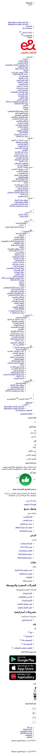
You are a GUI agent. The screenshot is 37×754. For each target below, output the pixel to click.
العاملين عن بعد (22, 165)
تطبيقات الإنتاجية (22, 171)
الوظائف (29, 737)
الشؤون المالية (23, 127)
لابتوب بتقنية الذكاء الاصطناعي (17, 111)
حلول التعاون (23, 97)
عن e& (29, 727)
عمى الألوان (32, 451)
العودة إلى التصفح (30, 504)
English (29, 414)
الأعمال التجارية (22, 144)
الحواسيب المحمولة (21, 115)
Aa (35, 433)
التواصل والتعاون (22, 130)
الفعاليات (29, 577)
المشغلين (29, 26)
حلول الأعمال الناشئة (21, 156)
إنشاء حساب (23, 216)
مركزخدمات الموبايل (21, 134)
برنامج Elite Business (25, 554)
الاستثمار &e (27, 644)
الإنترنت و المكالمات (25, 597)
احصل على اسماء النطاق (23, 527)
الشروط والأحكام (26, 733)
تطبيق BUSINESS (26, 531)
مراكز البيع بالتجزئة (21, 152)
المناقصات (28, 735)
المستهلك (29, 2)
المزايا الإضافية (23, 66)
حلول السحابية (23, 96)
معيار (32, 433)
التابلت (25, 109)
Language (23, 414)
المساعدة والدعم (26, 543)
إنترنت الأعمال (23, 78)
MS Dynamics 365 (22, 179)
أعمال (25, 404)
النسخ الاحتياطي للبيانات (20, 181)
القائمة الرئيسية (21, 223)
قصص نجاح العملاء (25, 574)
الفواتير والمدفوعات (21, 202)
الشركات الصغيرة (22, 157)
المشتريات (24, 128)
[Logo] (28, 53)
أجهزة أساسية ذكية (21, 113)
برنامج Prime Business (24, 558)
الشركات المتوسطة (21, 159)
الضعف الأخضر (31, 455)
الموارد (27, 381)
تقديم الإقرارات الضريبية (20, 204)
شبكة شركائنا (27, 581)
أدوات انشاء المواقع (21, 190)
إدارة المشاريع (23, 173)
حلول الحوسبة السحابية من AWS (17, 101)
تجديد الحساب (27, 520)
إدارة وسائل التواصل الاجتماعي (17, 192)
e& (31, 632)
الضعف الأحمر (31, 459)
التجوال (25, 70)
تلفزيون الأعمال (22, 82)
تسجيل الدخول (23, 214)
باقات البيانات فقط (21, 68)
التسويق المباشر (22, 99)
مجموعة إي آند (27, 28)
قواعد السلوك (27, 729)
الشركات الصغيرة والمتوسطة (18, 22)
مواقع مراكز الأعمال (21, 200)
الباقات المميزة (23, 63)
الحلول (27, 315)
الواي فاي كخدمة (22, 80)
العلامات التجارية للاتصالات (23, 648)
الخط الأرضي (23, 76)
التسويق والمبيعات (22, 125)
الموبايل (25, 107)
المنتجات (26, 231)
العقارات (25, 150)
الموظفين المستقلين (21, 163)
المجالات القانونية (22, 121)
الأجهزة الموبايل (27, 600)
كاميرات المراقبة (22, 88)
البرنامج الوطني (26, 620)
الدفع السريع (11, 399)
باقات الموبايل (27, 593)
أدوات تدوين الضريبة (21, 184)
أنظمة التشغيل (23, 177)
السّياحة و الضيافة (22, 142)
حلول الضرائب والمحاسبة (19, 92)
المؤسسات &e (27, 640)
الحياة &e (28, 636)
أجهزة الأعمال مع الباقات (19, 117)
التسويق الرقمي (22, 90)
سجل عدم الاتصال (22, 136)
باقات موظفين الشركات (20, 72)
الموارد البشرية (23, 123)
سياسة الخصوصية (26, 731)
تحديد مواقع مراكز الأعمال (23, 570)
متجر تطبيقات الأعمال (22, 347)
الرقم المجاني (23, 84)
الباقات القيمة (23, 61)
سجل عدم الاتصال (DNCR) (19, 206)
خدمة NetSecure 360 (21, 103)
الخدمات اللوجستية (21, 148)
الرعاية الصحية (23, 146)
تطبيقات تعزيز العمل (21, 175)
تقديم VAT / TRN (26, 547)
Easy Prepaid (23, 132)
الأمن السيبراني (23, 94)
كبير (32, 437)
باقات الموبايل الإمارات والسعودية (16, 65)
